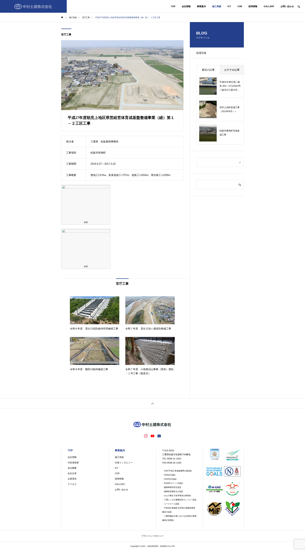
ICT (229, 6)
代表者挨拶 (73, 462)
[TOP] (152, 403)
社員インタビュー (124, 462)
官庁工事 (66, 34)
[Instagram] (146, 435)
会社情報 (186, 6)
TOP (173, 6)
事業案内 (201, 6)
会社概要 (72, 468)
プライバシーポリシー (152, 536)
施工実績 (216, 6)
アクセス (72, 484)
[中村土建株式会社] (33, 6)
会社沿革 (72, 473)
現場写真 (201, 53)
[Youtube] (152, 435)
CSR (239, 6)
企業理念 (72, 478)
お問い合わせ (287, 6)
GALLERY (269, 6)
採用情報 (252, 6)
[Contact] (159, 435)
